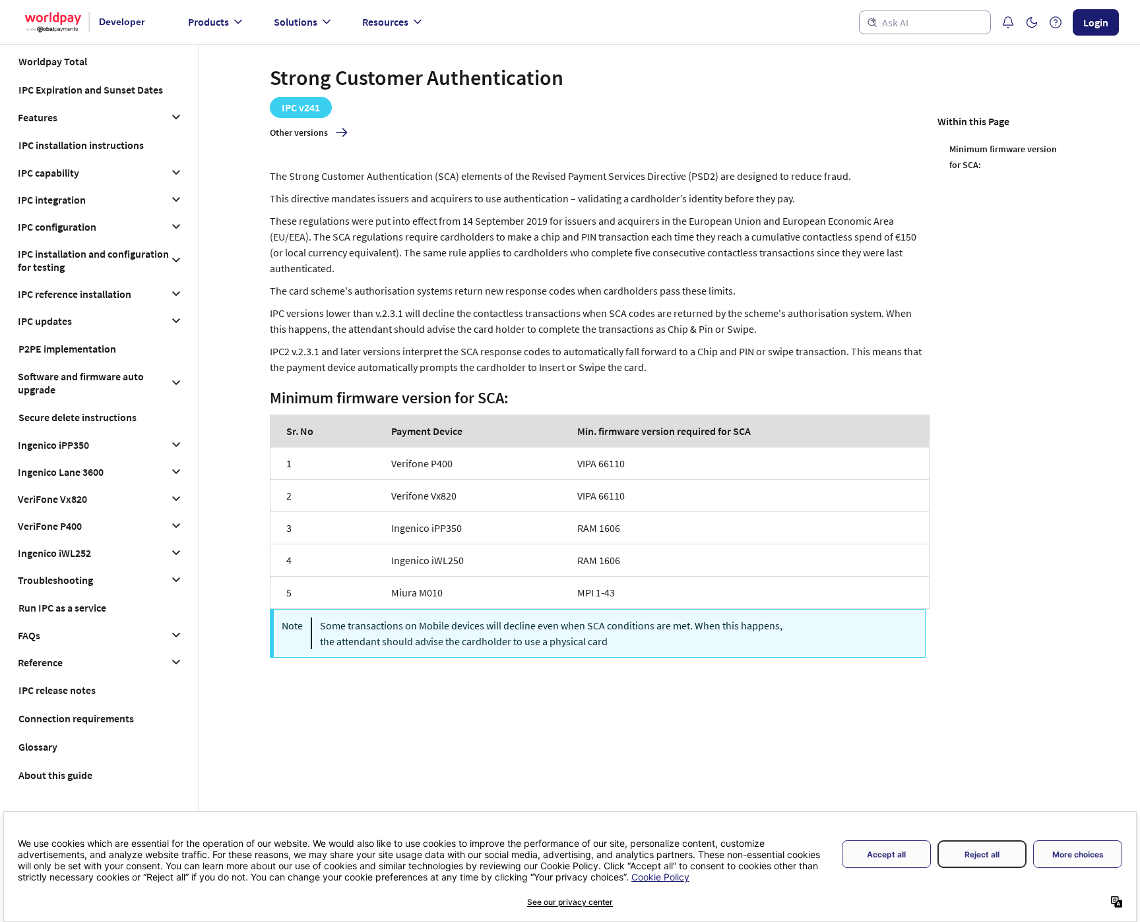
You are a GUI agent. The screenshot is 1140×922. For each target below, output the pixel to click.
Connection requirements (76, 718)
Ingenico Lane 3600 (61, 471)
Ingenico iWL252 (54, 553)
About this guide (55, 775)
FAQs (29, 635)
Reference (40, 662)
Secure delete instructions (77, 417)
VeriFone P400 (50, 526)
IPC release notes (57, 690)
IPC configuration (57, 226)
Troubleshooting (55, 580)
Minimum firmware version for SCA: (1003, 157)
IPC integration (52, 199)
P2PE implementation (67, 348)
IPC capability (48, 172)
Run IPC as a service (62, 607)
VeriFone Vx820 (52, 498)
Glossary (37, 746)
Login (1095, 22)
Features (37, 117)
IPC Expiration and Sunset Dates (90, 89)
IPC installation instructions (81, 145)
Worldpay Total (52, 61)
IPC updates (45, 321)
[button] (1031, 22)
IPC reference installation (74, 294)
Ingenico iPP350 (53, 444)
